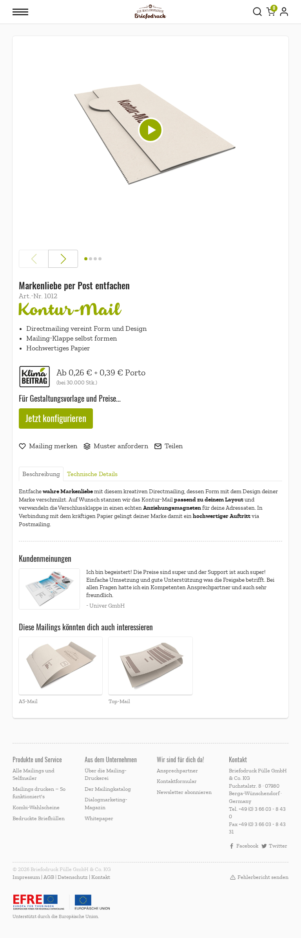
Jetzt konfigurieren (55, 418)
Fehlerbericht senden (263, 877)
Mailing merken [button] (53, 446)
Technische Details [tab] (92, 474)
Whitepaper (99, 818)
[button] (60, 671)
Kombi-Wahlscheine (36, 807)
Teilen (174, 446)
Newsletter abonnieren (184, 792)
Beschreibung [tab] (41, 474)
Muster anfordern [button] (121, 446)
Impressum (26, 877)
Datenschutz (73, 877)
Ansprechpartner (177, 771)
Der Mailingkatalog (108, 789)
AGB (49, 877)
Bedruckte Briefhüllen (39, 818)
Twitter (278, 846)
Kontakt (100, 877)
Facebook (247, 846)
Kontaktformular (177, 781)
